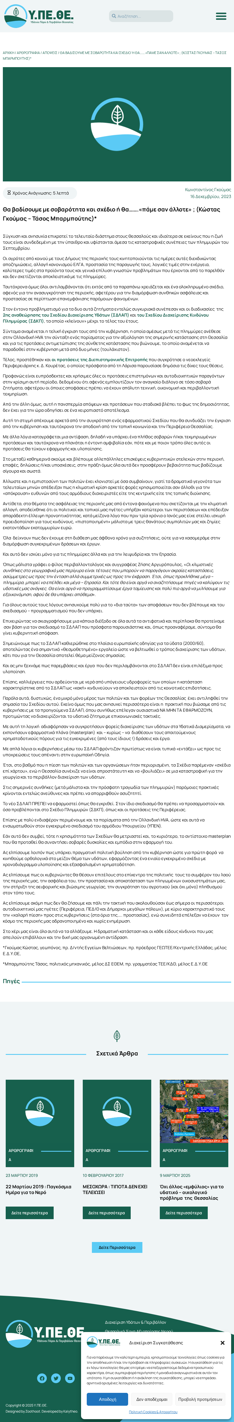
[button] (222, 1343)
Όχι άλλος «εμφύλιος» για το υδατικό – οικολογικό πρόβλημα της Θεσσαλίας (192, 1192)
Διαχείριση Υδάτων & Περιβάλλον (135, 1322)
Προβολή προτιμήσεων (200, 1399)
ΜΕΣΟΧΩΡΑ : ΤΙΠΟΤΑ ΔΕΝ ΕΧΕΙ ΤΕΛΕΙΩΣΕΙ (115, 1189)
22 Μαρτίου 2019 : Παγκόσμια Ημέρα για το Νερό (38, 1189)
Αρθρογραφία (28, 52)
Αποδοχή (107, 1399)
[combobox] (141, 16)
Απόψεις (50, 52)
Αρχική (8, 52)
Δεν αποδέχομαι (151, 1399)
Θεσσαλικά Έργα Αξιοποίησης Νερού (139, 1331)
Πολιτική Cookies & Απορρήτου (153, 1411)
